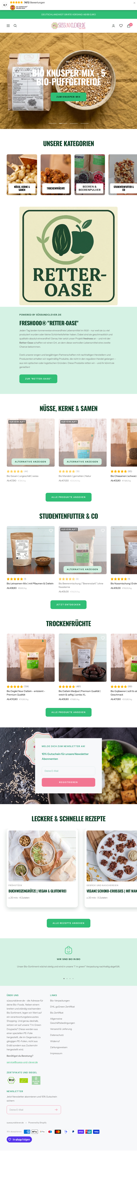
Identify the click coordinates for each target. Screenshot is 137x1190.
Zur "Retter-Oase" (38, 378)
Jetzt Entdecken (68, 604)
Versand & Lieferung (61, 1028)
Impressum (56, 1053)
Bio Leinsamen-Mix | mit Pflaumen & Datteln (30, 583)
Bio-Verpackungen (60, 1000)
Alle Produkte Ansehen (68, 497)
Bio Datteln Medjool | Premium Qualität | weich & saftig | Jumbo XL (79, 693)
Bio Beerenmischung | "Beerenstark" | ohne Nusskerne (81, 585)
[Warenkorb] (128, 25)
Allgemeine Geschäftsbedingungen (62, 1020)
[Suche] (15, 25)
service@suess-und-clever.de (22, 1062)
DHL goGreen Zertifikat (62, 1006)
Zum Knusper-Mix (68, 97)
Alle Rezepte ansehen (69, 923)
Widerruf (55, 1041)
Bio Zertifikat (56, 1012)
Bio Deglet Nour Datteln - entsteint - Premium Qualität (26, 693)
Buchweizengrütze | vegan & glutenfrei (37, 890)
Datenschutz (57, 1035)
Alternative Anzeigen (30, 461)
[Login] (113, 25)
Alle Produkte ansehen (68, 712)
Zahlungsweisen (58, 1047)
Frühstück (15, 885)
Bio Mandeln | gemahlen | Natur (75, 476)
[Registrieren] (56, 1110)
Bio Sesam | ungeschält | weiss (22, 476)
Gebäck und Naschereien (102, 885)
